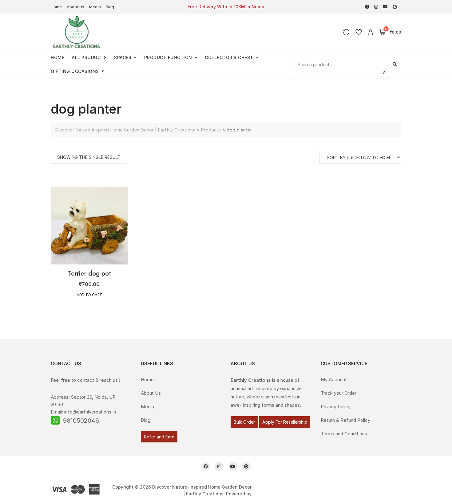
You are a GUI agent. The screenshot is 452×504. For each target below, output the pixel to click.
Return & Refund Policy (345, 420)
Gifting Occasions (75, 71)
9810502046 (81, 420)
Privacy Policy (336, 406)
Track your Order (338, 393)
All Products (89, 57)
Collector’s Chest (229, 57)
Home (56, 6)
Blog (110, 6)
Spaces (122, 57)
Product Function (168, 57)
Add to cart (89, 295)
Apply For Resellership (284, 422)
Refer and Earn (159, 436)
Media (95, 6)
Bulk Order (244, 422)
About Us (75, 6)
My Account (334, 379)
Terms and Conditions (344, 434)
